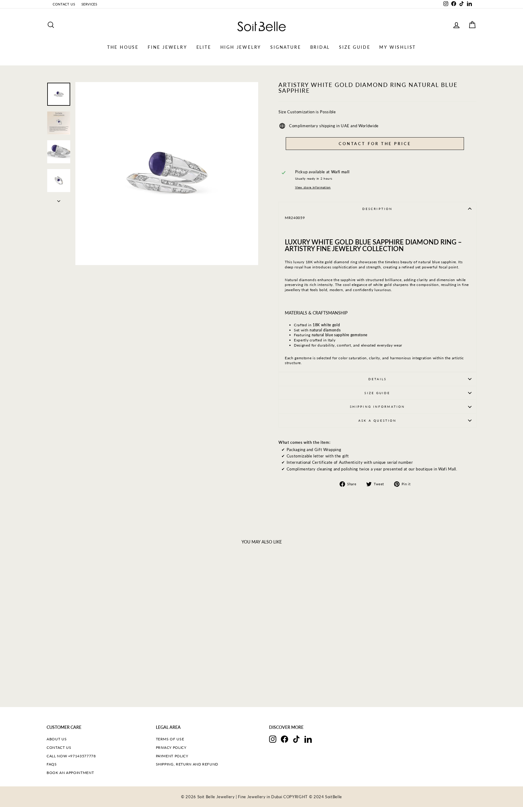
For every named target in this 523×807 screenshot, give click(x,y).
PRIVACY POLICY (171, 747)
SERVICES (89, 4)
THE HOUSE (123, 47)
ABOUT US (57, 739)
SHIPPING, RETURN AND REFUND (187, 764)
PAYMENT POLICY (172, 756)
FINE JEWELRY (167, 47)
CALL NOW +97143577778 (71, 756)
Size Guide (377, 393)
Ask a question (377, 420)
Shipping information (377, 406)
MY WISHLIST (397, 47)
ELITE (203, 47)
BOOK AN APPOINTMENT (70, 772)
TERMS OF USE (170, 739)
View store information (313, 187)
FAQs (52, 764)
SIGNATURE (285, 47)
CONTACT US (64, 4)
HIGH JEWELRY (241, 47)
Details (377, 379)
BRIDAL (320, 47)
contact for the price (375, 143)
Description (377, 209)
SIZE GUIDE (354, 47)
